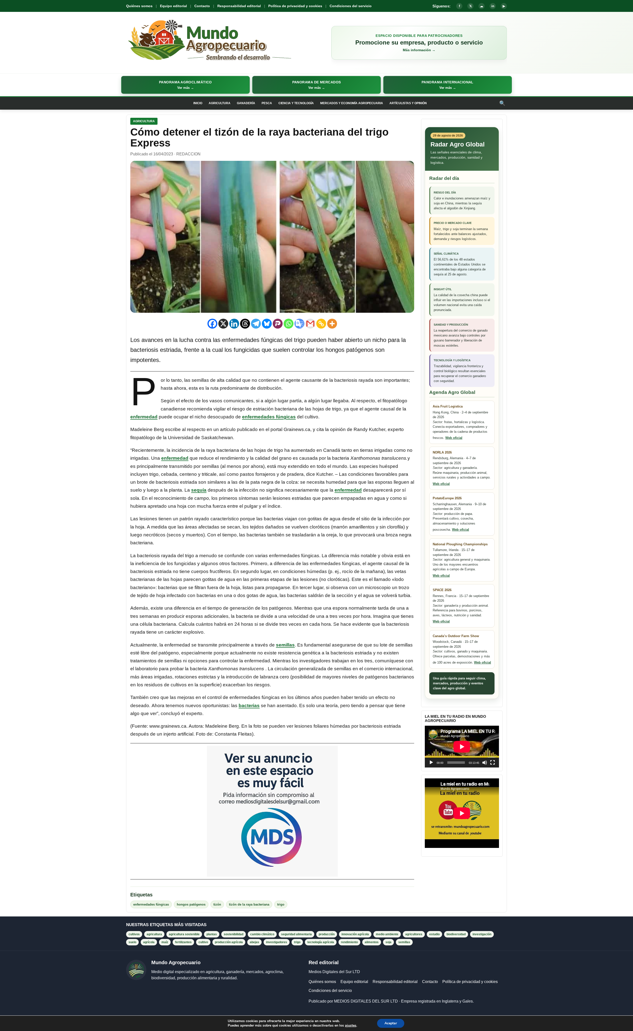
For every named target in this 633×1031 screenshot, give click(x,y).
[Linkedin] (234, 324)
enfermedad (144, 416)
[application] (462, 746)
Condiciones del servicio (351, 6)
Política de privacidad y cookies (295, 6)
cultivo (203, 942)
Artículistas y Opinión (408, 103)
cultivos (134, 934)
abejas (254, 942)
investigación (482, 934)
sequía (198, 490)
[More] (332, 324)
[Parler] (278, 324)
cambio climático (262, 934)
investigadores (276, 942)
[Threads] (245, 324)
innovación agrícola (355, 934)
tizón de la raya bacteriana (249, 904)
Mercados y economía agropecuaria (351, 103)
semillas (285, 644)
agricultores (413, 934)
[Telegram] (256, 324)
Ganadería (246, 103)
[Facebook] (212, 324)
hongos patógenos (191, 904)
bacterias (249, 705)
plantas (211, 934)
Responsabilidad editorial (239, 6)
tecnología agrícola (320, 942)
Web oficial (453, 438)
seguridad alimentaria (296, 934)
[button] (185, 85)
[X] (223, 324)
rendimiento (349, 942)
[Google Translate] (299, 324)
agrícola (149, 942)
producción (327, 934)
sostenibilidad (233, 934)
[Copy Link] (321, 324)
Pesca (267, 103)
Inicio (197, 103)
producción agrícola (229, 942)
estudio (434, 934)
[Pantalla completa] (492, 762)
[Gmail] (310, 324)
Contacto (202, 6)
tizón (217, 904)
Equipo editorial (173, 6)
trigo (280, 904)
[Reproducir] (431, 762)
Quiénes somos (139, 6)
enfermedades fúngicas (269, 416)
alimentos (372, 942)
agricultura (154, 934)
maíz (164, 942)
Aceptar (390, 1023)
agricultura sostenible (184, 934)
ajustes (350, 1025)
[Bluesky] (267, 324)
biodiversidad (456, 934)
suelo (132, 942)
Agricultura (219, 103)
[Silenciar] (484, 762)
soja (388, 942)
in (492, 6)
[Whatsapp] (289, 324)
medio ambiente (387, 934)
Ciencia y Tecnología (296, 103)
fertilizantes (183, 942)
